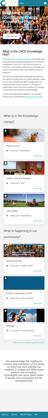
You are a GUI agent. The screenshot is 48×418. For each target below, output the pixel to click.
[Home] (9, 3)
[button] (45, 3)
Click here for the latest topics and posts (28, 343)
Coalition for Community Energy (18, 59)
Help (36, 414)
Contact (14, 414)
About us (4, 414)
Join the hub (11, 36)
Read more (37, 156)
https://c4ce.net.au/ (35, 97)
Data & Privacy (26, 414)
